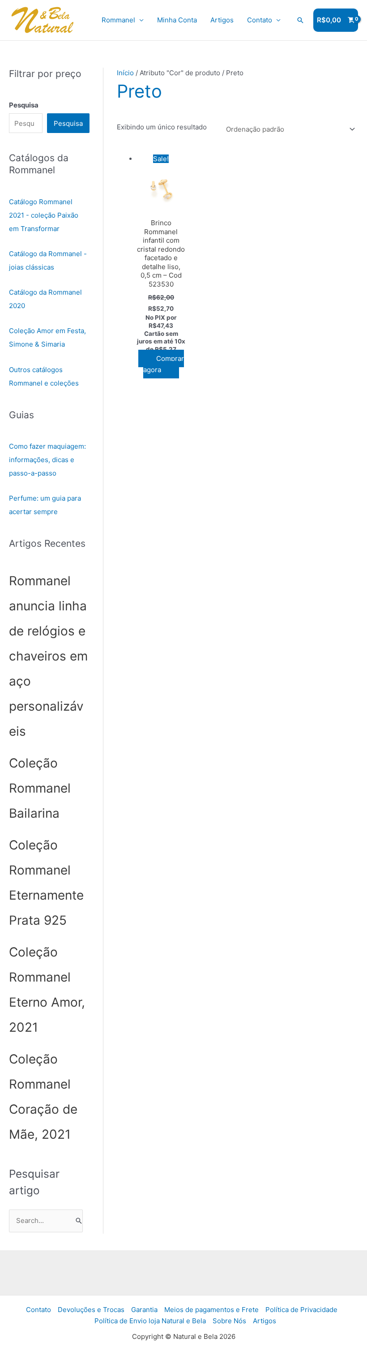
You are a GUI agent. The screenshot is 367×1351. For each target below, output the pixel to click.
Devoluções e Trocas (91, 1309)
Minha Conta (177, 20)
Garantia (144, 1309)
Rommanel (118, 20)
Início (125, 73)
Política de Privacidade (301, 1309)
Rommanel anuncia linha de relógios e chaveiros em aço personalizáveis (48, 656)
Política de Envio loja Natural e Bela (150, 1321)
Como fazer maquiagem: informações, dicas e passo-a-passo (47, 459)
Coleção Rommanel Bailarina (40, 788)
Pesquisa (68, 123)
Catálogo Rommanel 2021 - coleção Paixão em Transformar (43, 215)
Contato (259, 20)
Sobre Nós (229, 1321)
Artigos (222, 20)
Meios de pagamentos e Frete (211, 1309)
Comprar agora (163, 364)
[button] (300, 20)
